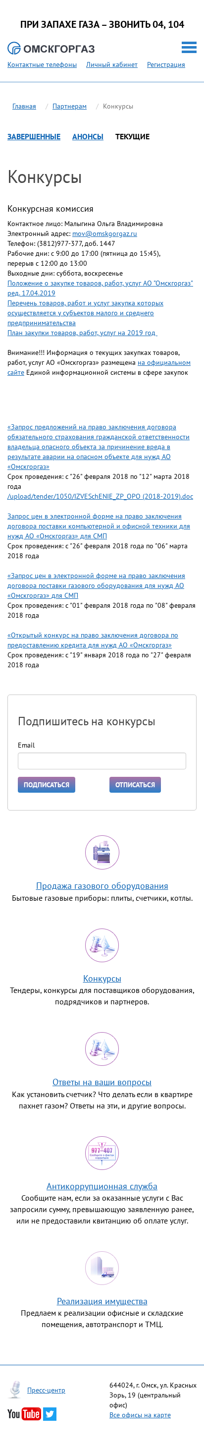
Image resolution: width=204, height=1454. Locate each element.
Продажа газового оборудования (102, 885)
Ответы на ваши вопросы (102, 1082)
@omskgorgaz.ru (111, 233)
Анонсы (87, 136)
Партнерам (69, 106)
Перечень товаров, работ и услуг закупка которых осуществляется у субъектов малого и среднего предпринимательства (85, 312)
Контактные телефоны (42, 64)
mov (78, 233)
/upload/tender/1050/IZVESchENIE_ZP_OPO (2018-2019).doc (100, 496)
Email (26, 745)
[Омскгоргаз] (51, 48)
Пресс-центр (46, 1390)
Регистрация (166, 64)
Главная (24, 106)
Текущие (132, 136)
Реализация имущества (102, 1301)
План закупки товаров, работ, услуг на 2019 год (82, 332)
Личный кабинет (112, 64)
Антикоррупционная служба (102, 1186)
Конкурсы (102, 978)
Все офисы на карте (140, 1414)
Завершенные (33, 136)
